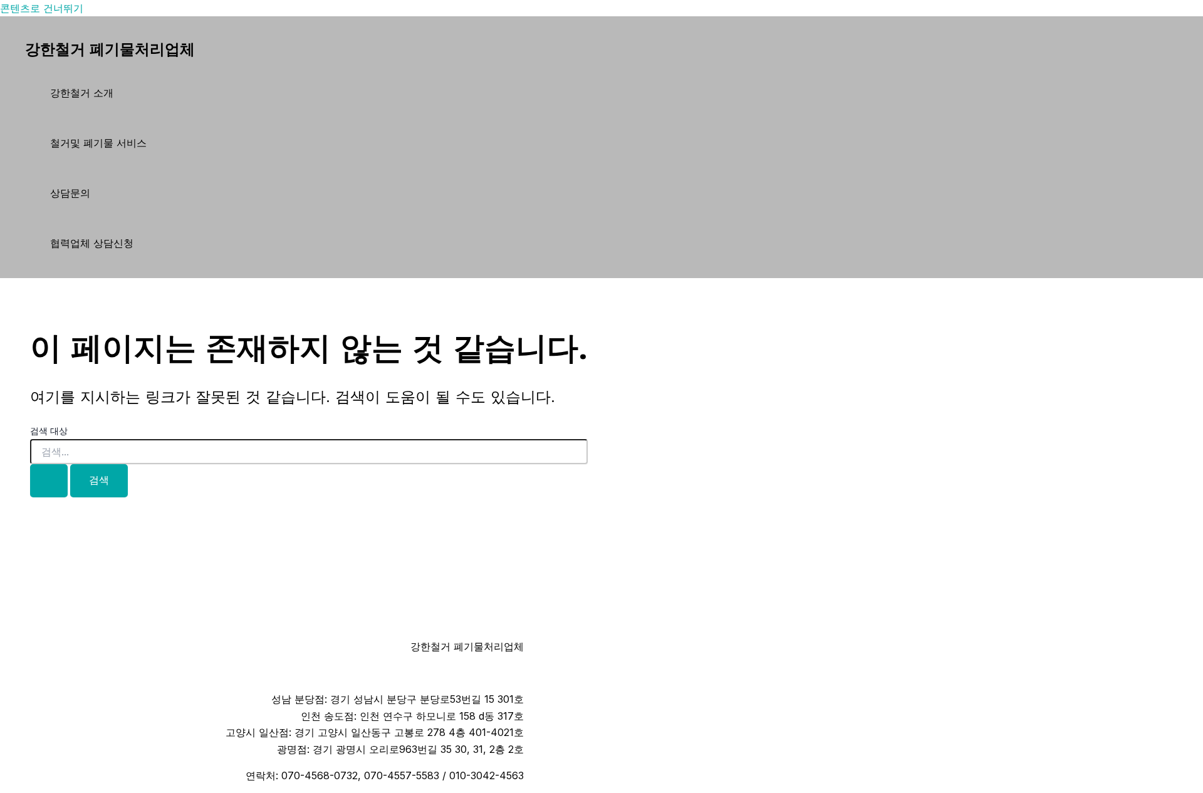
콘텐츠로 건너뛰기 (41, 8)
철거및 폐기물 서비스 (98, 143)
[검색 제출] (49, 480)
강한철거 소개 (81, 92)
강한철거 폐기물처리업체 (110, 49)
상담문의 (70, 193)
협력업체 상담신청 (91, 243)
